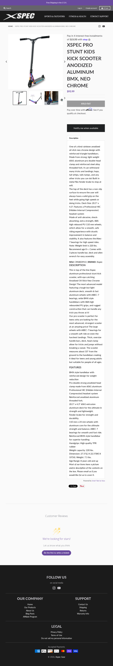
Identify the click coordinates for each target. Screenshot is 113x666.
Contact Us (83, 604)
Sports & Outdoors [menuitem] (54, 16)
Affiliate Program (30, 617)
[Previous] (6, 61)
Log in (80, 8)
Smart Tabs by (97, 481)
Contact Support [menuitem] (99, 16)
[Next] (64, 61)
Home (10, 26)
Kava (103, 481)
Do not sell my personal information (56, 638)
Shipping (83, 607)
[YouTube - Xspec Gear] (103, 26)
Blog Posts (30, 613)
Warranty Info (83, 613)
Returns (83, 610)
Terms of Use (56, 635)
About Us (30, 610)
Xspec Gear (60, 657)
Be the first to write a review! (56, 552)
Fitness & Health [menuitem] (77, 16)
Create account (91, 8)
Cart (106, 8)
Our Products (30, 607)
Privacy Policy (56, 632)
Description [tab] (73, 138)
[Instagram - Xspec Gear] (99, 26)
